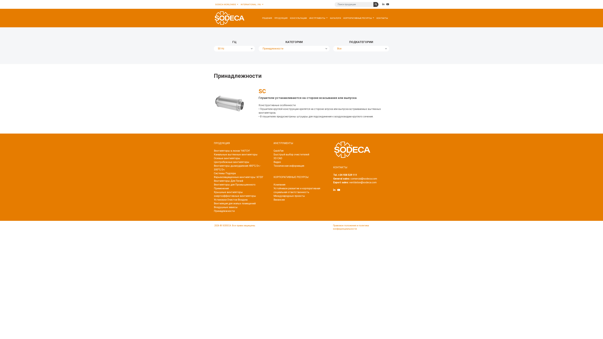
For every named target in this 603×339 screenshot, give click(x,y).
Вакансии (279, 199)
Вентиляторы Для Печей (228, 180)
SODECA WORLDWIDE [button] (225, 4)
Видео (277, 162)
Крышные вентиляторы (228, 192)
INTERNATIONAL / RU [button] (251, 4)
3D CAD (278, 158)
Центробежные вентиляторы (231, 162)
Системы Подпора (225, 173)
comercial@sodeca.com (363, 178)
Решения (267, 18)
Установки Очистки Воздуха (230, 199)
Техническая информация (289, 165)
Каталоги (335, 18)
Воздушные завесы (226, 207)
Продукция (281, 18)
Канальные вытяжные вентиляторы (236, 154)
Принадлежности (224, 211)
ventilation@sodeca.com (363, 182)
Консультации (298, 18)
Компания (279, 184)
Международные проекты (289, 195)
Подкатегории (361, 42)
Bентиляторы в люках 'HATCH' (232, 150)
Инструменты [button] (317, 18)
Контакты (382, 18)
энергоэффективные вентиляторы (235, 195)
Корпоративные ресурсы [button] (357, 18)
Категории (294, 42)
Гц (234, 42)
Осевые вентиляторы (227, 158)
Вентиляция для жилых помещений (235, 203)
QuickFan (279, 150)
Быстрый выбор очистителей (291, 154)
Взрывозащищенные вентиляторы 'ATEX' (238, 177)
